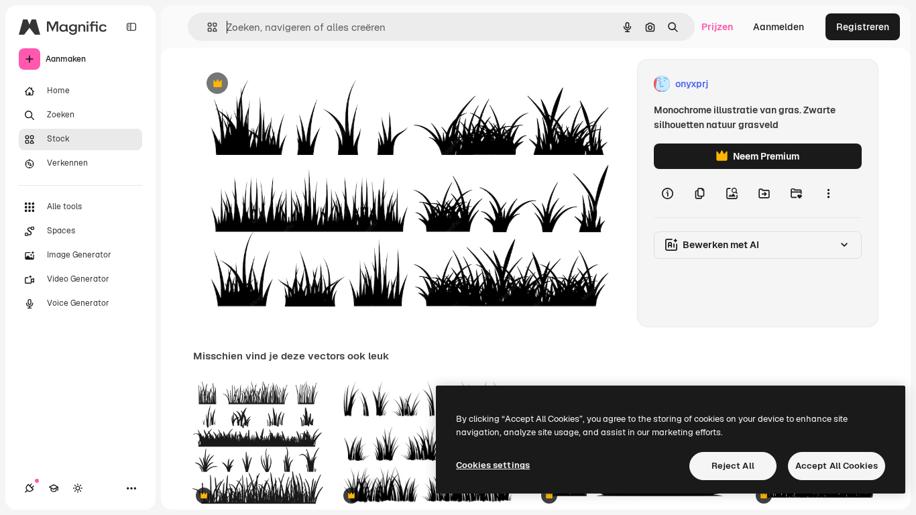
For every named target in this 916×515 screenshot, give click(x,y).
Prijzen (717, 27)
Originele (281, 84)
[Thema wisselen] (78, 488)
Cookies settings (493, 465)
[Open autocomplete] (206, 27)
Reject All (732, 465)
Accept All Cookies (836, 465)
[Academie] (53, 488)
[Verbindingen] (29, 488)
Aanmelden (778, 27)
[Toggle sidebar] (131, 27)
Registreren (862, 27)
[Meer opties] (828, 193)
